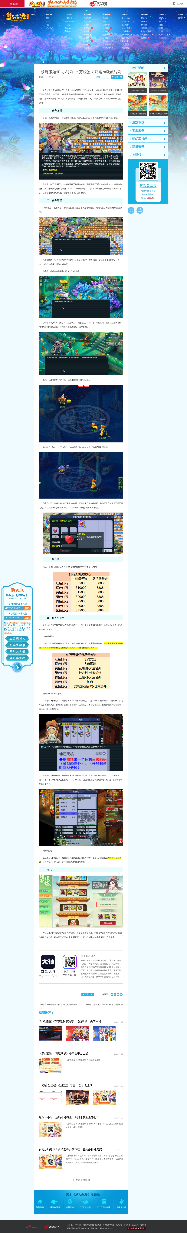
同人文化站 (126, 41)
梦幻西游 (17, 17)
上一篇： (58, 1005)
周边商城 (125, 48)
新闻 (48, 18)
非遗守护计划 (127, 21)
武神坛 (105, 18)
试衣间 (86, 25)
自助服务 (144, 14)
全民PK (105, 38)
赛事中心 (106, 14)
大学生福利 (17, 645)
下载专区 (68, 14)
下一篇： (104, 1005)
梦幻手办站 (126, 44)
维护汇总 (49, 28)
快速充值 (144, 18)
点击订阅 (88, 994)
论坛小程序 (163, 35)
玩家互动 (162, 14)
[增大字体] (107, 77)
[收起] (17, 667)
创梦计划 (162, 21)
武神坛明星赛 (108, 44)
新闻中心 (49, 14)
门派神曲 (125, 31)
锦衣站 (86, 31)
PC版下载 (17, 658)
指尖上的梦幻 (127, 18)
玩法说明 (87, 18)
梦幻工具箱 (17, 651)
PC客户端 (68, 18)
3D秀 (86, 44)
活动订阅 (118, 77)
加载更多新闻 (83, 1180)
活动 (48, 25)
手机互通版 (69, 21)
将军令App (69, 31)
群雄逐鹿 (106, 35)
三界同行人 (17, 639)
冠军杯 (105, 41)
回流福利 (144, 38)
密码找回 (144, 25)
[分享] (139, 210)
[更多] (164, 68)
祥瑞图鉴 (87, 41)
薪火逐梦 (125, 25)
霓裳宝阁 (87, 28)
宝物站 (86, 38)
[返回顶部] (131, 210)
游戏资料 (87, 14)
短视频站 (162, 38)
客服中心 (181, 14)
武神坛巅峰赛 (108, 48)
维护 (48, 21)
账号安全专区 (145, 31)
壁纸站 (86, 48)
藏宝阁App (69, 28)
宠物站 (86, 35)
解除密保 (144, 28)
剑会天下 (106, 21)
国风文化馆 (126, 28)
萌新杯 (105, 31)
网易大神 (162, 18)
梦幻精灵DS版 (146, 35)
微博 (161, 28)
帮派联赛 (106, 25)
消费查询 (144, 21)
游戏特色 (87, 21)
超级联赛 (106, 28)
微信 (161, 25)
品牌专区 (125, 14)
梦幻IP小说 (126, 35)
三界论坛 (162, 31)
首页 (33, 14)
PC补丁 (68, 25)
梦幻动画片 (126, 38)
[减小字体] (103, 77)
